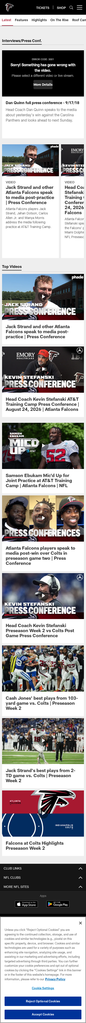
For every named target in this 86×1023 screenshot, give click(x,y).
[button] (43, 84)
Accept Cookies (43, 1014)
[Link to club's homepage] (9, 5)
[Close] (80, 923)
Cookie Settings (43, 988)
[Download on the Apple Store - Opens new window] (26, 905)
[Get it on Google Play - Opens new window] (58, 906)
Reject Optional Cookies (43, 1001)
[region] (43, 970)
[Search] (71, 7)
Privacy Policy (55, 979)
